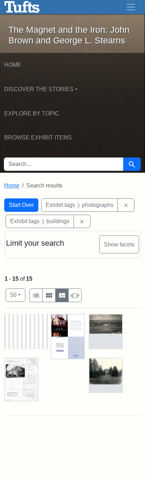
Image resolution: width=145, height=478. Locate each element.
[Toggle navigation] (131, 7)
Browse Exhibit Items (38, 138)
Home (12, 65)
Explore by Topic (31, 113)
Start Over (21, 205)
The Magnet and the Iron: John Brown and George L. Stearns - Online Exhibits (22, 7)
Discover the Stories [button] (39, 89)
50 (17, 295)
